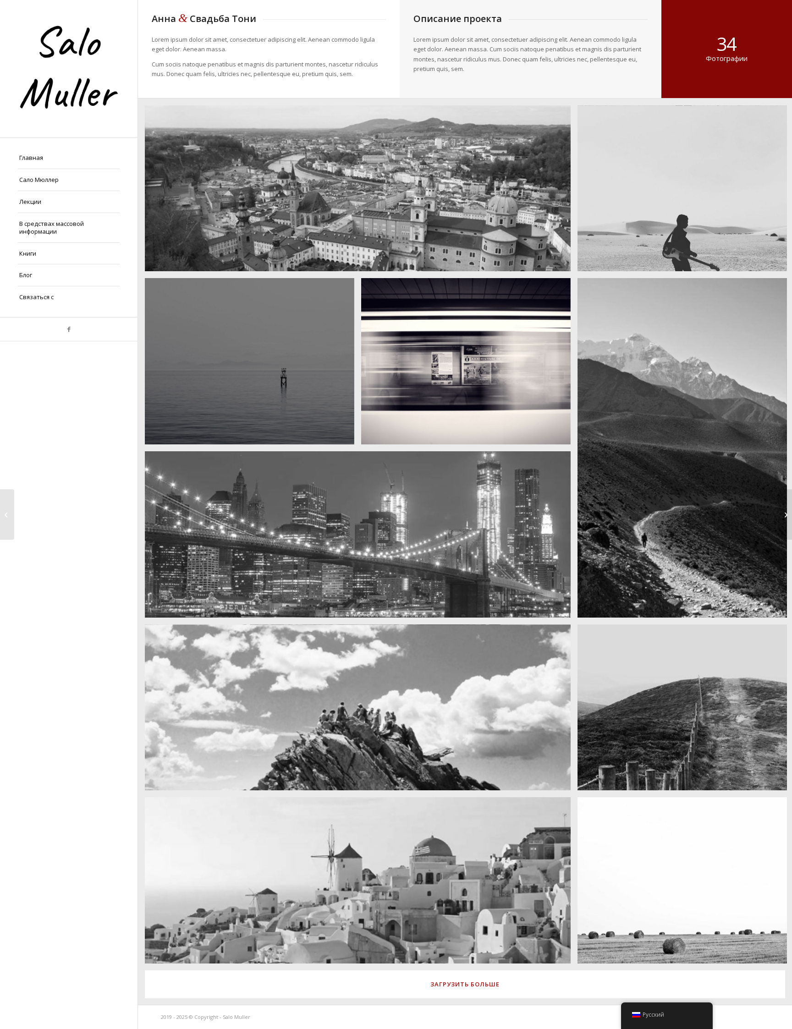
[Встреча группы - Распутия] (7, 514)
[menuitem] (69, 158)
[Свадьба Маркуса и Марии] (785, 514)
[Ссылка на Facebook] (69, 329)
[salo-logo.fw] (68, 68)
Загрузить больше (465, 984)
